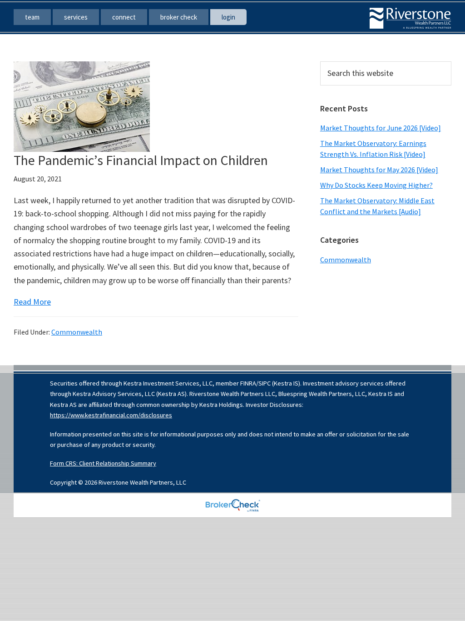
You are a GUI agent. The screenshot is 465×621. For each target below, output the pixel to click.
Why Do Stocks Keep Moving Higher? (376, 185)
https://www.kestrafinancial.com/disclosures (111, 415)
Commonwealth (76, 331)
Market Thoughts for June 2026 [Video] (380, 127)
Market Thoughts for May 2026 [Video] (379, 169)
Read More (32, 301)
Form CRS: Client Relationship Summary (103, 463)
